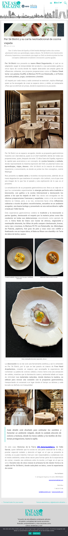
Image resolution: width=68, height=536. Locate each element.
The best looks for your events (12, 502)
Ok (30, 533)
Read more (36, 533)
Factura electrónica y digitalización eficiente (51, 502)
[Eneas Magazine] (11, 7)
